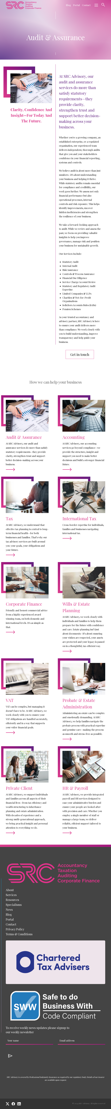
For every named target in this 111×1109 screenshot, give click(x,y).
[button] (96, 5)
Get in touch (79, 354)
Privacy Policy (15, 929)
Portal (76, 5)
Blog (68, 5)
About (10, 890)
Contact (86, 5)
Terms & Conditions (19, 934)
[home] (23, 5)
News (9, 909)
